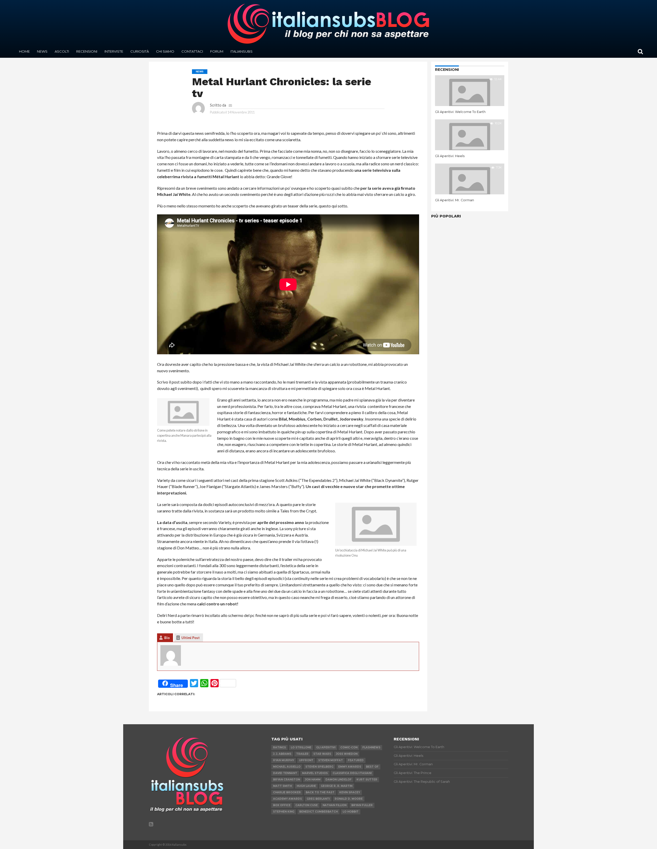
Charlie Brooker (287, 792)
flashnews (371, 747)
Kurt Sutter (366, 779)
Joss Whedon (347, 754)
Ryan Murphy (283, 760)
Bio (167, 638)
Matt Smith (282, 786)
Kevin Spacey (349, 792)
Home (24, 51)
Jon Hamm (313, 779)
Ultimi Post (190, 638)
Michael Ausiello (287, 766)
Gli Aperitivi (325, 747)
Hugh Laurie (306, 786)
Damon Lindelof (338, 779)
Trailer (302, 754)
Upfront (306, 760)
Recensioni (86, 51)
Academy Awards (287, 798)
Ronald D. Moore (349, 798)
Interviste (113, 51)
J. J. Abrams (282, 754)
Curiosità (139, 51)
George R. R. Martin (336, 786)
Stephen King (283, 811)
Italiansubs (241, 51)
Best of (372, 766)
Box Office (282, 805)
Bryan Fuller (362, 805)
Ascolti (62, 51)
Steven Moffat (330, 760)
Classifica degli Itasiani (352, 773)
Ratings (279, 747)
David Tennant (285, 773)
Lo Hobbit (351, 811)
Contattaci (192, 51)
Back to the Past (320, 792)
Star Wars (322, 754)
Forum (216, 51)
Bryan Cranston (286, 779)
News (42, 51)
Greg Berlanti (318, 798)
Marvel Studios (315, 773)
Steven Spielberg (319, 766)
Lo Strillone (301, 747)
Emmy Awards (349, 766)
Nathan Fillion (334, 805)
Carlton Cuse (306, 805)
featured (356, 760)
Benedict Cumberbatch (318, 811)
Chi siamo (165, 51)
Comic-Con (349, 747)
